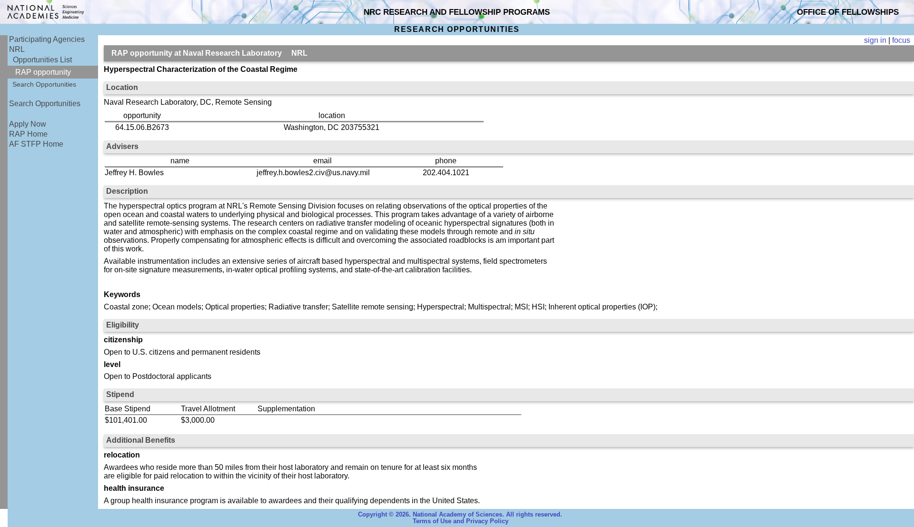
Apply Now (27, 124)
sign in (875, 40)
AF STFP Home (36, 144)
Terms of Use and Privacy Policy (460, 521)
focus (901, 40)
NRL (17, 49)
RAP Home (28, 134)
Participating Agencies (47, 39)
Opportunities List (42, 60)
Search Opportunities (44, 84)
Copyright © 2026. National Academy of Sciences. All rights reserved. (460, 514)
